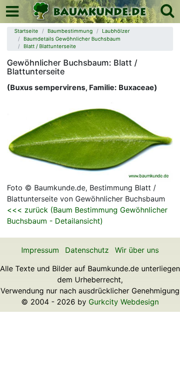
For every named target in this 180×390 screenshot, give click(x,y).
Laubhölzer (116, 31)
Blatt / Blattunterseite (50, 46)
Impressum (40, 250)
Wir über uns (137, 250)
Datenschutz (87, 250)
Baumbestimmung (70, 31)
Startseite (26, 31)
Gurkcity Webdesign (124, 301)
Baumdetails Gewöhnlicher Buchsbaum (72, 39)
